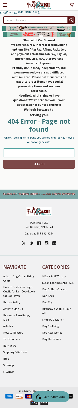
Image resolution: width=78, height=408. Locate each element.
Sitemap (8, 365)
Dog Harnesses (51, 339)
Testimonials (11, 339)
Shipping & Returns (15, 352)
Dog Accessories (52, 332)
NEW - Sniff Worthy (54, 276)
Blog (6, 358)
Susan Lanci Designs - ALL (58, 283)
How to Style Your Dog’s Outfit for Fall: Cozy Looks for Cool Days (19, 291)
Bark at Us (9, 345)
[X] (23, 243)
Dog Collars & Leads (54, 289)
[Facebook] (39, 243)
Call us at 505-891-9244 (39, 233)
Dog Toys (48, 302)
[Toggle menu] (5, 5)
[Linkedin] (54, 243)
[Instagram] (46, 243)
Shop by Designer (53, 319)
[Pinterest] (31, 243)
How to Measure (13, 332)
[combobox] (39, 20)
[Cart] (72, 5)
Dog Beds (48, 296)
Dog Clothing (50, 326)
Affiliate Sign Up (13, 309)
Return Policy (11, 302)
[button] (39, 28)
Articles (8, 326)
